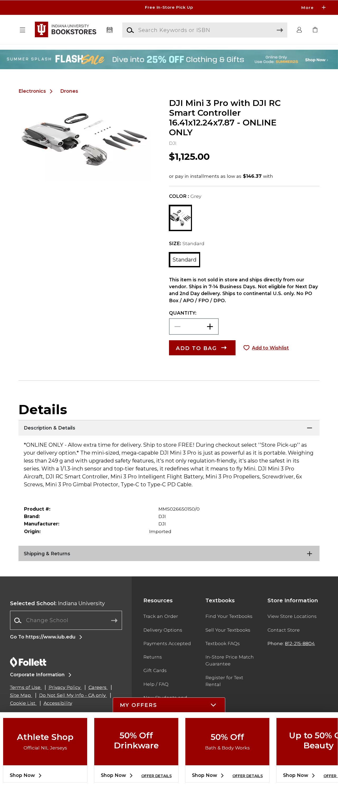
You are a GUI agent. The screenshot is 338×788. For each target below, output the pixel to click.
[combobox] (66, 620)
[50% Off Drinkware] (136, 761)
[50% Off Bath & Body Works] (227, 761)
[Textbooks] (110, 30)
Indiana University (57, 603)
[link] (315, 30)
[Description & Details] (169, 426)
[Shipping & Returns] (169, 552)
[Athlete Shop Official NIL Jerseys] (45, 761)
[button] (169, 7)
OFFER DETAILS (156, 775)
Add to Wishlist (270, 348)
